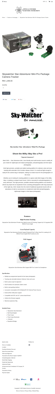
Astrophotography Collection (8, 357)
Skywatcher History (6, 370)
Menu (5, 1)
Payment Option (6, 372)
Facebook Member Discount (8, 349)
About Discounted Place (7, 351)
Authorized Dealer (6, 364)
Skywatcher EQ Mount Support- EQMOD (12, 355)
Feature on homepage (12, 17)
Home (3, 17)
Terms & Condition (6, 345)
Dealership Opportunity (7, 362)
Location (4, 347)
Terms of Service (20, 390)
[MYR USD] (44, 2)
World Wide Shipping (7, 360)
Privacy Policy (28, 390)
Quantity (4, 85)
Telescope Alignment (7, 353)
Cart (52, 1)
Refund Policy (35, 390)
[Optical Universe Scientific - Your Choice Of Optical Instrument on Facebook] (29, 345)
